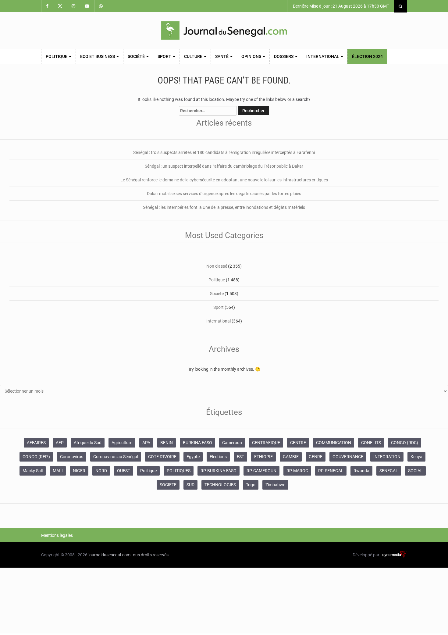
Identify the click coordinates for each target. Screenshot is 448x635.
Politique (57, 56)
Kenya (416, 456)
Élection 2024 (367, 56)
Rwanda (361, 470)
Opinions (251, 56)
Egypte (193, 456)
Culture (193, 56)
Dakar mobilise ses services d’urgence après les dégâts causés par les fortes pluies (224, 193)
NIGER (79, 470)
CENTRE (298, 442)
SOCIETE (168, 484)
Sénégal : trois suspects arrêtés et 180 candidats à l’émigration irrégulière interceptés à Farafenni (224, 152)
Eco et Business (98, 56)
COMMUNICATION (333, 442)
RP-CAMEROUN (261, 470)
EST (240, 456)
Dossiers (284, 56)
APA (146, 442)
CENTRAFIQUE (266, 442)
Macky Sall (33, 470)
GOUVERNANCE (347, 456)
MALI (58, 470)
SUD (190, 484)
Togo (250, 484)
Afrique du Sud (87, 442)
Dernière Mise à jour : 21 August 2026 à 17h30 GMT (340, 6)
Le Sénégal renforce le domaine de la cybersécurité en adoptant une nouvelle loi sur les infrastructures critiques (224, 179)
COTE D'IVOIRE (162, 456)
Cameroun (232, 442)
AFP (60, 442)
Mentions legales (57, 535)
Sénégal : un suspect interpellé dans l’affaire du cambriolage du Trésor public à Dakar (224, 166)
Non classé (216, 266)
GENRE (315, 456)
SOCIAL (415, 470)
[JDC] (224, 30)
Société (137, 56)
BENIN (166, 442)
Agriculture (122, 442)
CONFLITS (371, 442)
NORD (101, 470)
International (323, 56)
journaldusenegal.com (109, 554)
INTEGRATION (386, 456)
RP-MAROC (297, 470)
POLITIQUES (178, 470)
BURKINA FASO (197, 442)
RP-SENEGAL (330, 470)
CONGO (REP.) (36, 456)
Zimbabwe (275, 484)
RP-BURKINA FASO (218, 470)
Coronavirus (71, 456)
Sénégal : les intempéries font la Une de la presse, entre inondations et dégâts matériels (224, 207)
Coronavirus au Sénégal (115, 456)
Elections (218, 456)
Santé (222, 56)
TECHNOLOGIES (220, 484)
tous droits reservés (150, 554)
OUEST (123, 470)
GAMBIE (291, 456)
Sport (165, 56)
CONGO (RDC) (404, 442)
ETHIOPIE (263, 456)
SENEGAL (388, 470)
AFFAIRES (36, 442)
